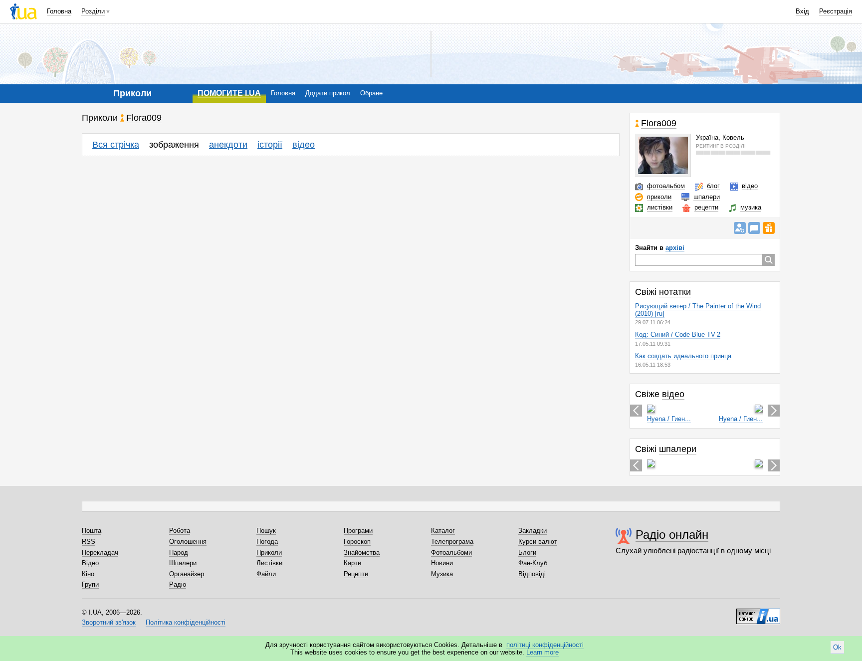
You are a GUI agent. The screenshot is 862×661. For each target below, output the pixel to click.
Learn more (542, 652)
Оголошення (188, 541)
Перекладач (100, 552)
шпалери (706, 197)
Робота (179, 530)
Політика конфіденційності (185, 622)
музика (750, 207)
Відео (90, 563)
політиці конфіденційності (545, 645)
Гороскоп (357, 541)
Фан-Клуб (532, 563)
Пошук (266, 530)
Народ (178, 552)
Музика (442, 574)
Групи (90, 584)
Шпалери (183, 563)
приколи (659, 197)
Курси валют (537, 541)
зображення (174, 145)
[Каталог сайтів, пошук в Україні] (758, 613)
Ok (837, 647)
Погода (267, 541)
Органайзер (186, 574)
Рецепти (356, 574)
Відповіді (532, 574)
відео (303, 145)
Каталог (443, 530)
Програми (358, 530)
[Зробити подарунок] (769, 228)
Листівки (269, 563)
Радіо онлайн (672, 534)
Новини (442, 563)
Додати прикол (327, 93)
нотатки (675, 292)
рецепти (706, 207)
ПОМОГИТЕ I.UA (229, 93)
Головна (59, 11)
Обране (371, 93)
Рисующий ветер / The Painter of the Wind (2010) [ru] (698, 309)
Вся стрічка (115, 145)
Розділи (93, 11)
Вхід (802, 11)
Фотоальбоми (451, 552)
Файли (266, 574)
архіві (674, 247)
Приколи (269, 552)
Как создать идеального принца (683, 356)
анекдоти (228, 145)
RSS (88, 541)
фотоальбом (666, 186)
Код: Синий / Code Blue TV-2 (677, 334)
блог (713, 186)
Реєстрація (835, 11)
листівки (659, 207)
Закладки (532, 530)
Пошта (91, 530)
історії (269, 145)
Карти (352, 563)
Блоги (527, 552)
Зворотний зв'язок (109, 622)
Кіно (88, 574)
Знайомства (362, 552)
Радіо (177, 584)
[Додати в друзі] (740, 228)
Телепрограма (452, 541)
